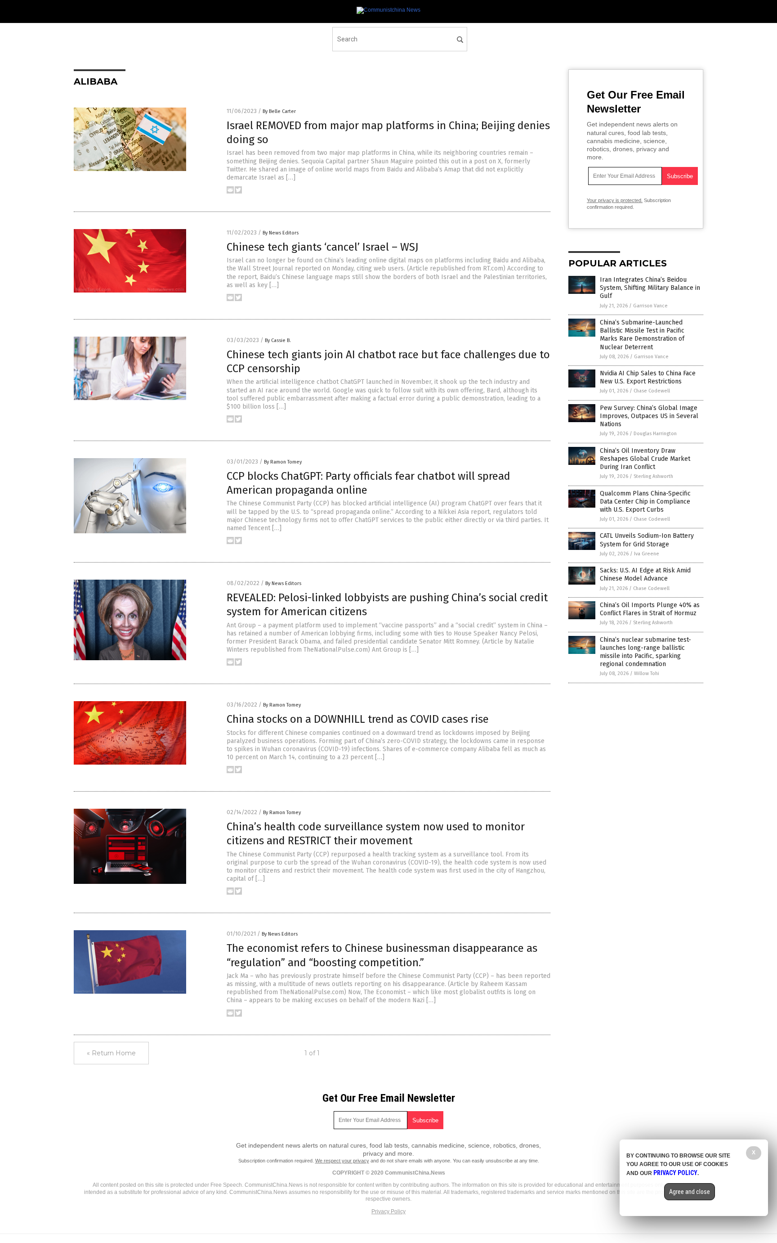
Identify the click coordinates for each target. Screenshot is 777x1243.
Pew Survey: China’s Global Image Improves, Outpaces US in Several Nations (649, 416)
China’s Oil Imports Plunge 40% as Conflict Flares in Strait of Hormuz (650, 609)
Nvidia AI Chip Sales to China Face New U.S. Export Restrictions (648, 377)
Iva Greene (646, 554)
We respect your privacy (342, 1160)
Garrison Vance (650, 306)
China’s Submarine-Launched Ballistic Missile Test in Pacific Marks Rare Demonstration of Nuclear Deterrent (642, 335)
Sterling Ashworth (653, 476)
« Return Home (111, 1053)
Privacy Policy (388, 1211)
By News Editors (281, 233)
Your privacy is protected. (615, 200)
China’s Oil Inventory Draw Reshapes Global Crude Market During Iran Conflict (645, 459)
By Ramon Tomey (283, 462)
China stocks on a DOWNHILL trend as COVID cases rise (358, 719)
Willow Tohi (646, 673)
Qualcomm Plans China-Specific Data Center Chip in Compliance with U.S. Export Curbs (645, 501)
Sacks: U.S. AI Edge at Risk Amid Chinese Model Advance (645, 574)
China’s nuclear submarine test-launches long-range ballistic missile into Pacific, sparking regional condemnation (645, 652)
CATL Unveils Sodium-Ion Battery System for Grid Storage (647, 540)
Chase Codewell (652, 391)
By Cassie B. (278, 340)
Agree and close (689, 1191)
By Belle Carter (279, 111)
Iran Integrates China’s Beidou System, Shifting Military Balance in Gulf (650, 288)
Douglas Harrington (655, 434)
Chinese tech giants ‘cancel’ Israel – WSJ (323, 247)
